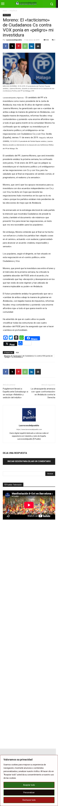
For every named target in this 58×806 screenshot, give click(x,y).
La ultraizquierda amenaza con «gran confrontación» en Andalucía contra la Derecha (43, 393)
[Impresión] (38, 46)
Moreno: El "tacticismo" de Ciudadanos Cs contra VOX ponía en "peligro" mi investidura (28, 356)
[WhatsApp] (25, 46)
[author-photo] (29, 421)
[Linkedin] (31, 46)
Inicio (5, 10)
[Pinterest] (18, 46)
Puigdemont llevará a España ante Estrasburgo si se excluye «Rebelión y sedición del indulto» (15, 393)
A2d (17, 352)
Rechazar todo (29, 800)
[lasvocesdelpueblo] (27, 3)
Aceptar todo (29, 785)
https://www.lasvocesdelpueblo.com (29, 429)
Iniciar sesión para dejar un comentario (29, 461)
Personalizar (29, 792)
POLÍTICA (13, 10)
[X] (12, 46)
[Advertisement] (24, 570)
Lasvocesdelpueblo (14, 40)
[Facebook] (5, 46)
